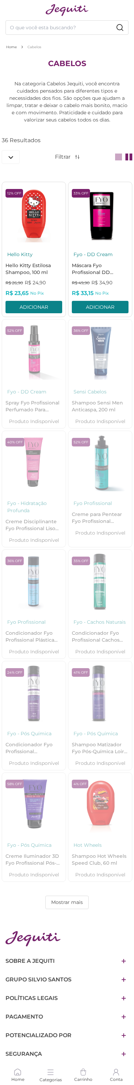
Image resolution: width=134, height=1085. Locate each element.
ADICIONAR (34, 307)
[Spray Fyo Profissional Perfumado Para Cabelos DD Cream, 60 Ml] (34, 351)
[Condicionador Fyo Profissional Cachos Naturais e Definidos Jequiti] (100, 581)
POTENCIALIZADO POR (38, 1035)
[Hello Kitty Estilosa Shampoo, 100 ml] (34, 214)
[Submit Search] (120, 27)
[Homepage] (32, 939)
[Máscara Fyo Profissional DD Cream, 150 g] (100, 214)
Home (11, 47)
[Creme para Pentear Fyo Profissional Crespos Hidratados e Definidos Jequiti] (100, 462)
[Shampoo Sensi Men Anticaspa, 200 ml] (100, 351)
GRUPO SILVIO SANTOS (38, 979)
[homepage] (67, 10)
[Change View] (118, 157)
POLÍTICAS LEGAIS (31, 998)
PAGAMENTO (24, 1016)
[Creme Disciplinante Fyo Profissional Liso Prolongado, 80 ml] (34, 462)
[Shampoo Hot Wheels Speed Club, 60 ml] (100, 804)
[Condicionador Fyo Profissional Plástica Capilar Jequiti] (34, 581)
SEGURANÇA (23, 1054)
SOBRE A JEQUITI (30, 961)
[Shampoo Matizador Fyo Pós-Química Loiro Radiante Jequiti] (100, 693)
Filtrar (62, 157)
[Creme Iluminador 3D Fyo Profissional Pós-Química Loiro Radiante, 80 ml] (34, 804)
